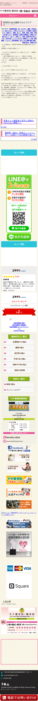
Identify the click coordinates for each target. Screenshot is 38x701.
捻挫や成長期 (19, 370)
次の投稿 (33, 139)
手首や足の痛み (20, 359)
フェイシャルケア (13, 390)
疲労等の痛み (19, 353)
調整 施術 (29, 40)
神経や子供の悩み (20, 365)
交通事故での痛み (20, 342)
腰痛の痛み (19, 348)
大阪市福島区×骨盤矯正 (19, 325)
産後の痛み (10, 384)
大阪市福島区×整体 (19, 323)
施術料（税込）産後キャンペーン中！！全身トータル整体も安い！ (20, 134)
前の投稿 (3, 127)
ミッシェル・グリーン (9, 689)
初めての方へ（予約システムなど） (15, 31)
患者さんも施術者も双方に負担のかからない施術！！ (18, 121)
